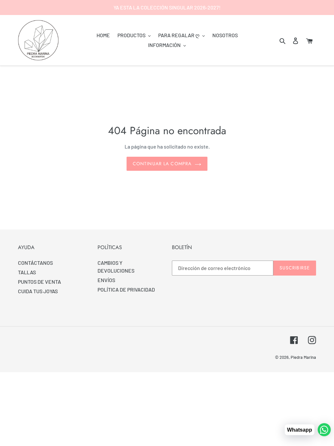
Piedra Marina (303, 357)
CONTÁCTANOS (35, 263)
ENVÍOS (106, 280)
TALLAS (27, 272)
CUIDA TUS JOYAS (38, 291)
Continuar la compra (162, 163)
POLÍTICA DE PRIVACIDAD (126, 289)
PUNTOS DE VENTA (39, 282)
